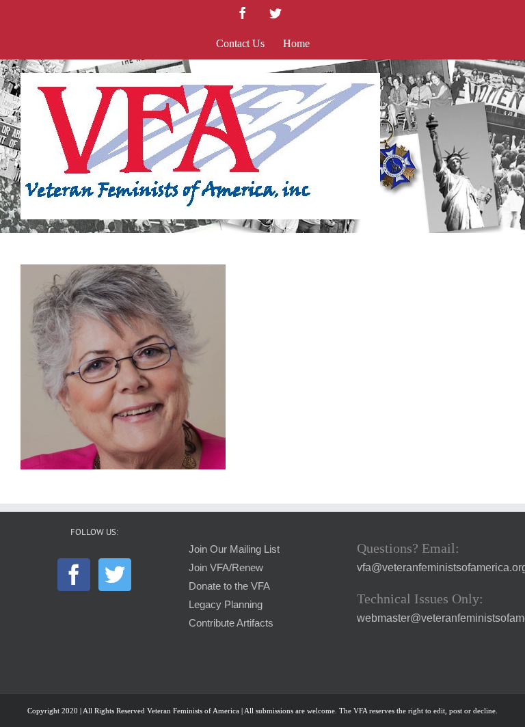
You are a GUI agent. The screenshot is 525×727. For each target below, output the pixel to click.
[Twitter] (114, 574)
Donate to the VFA (229, 586)
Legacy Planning (225, 604)
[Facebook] (73, 574)
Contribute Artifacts (231, 623)
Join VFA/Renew (226, 567)
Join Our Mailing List (234, 549)
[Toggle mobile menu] (497, 80)
